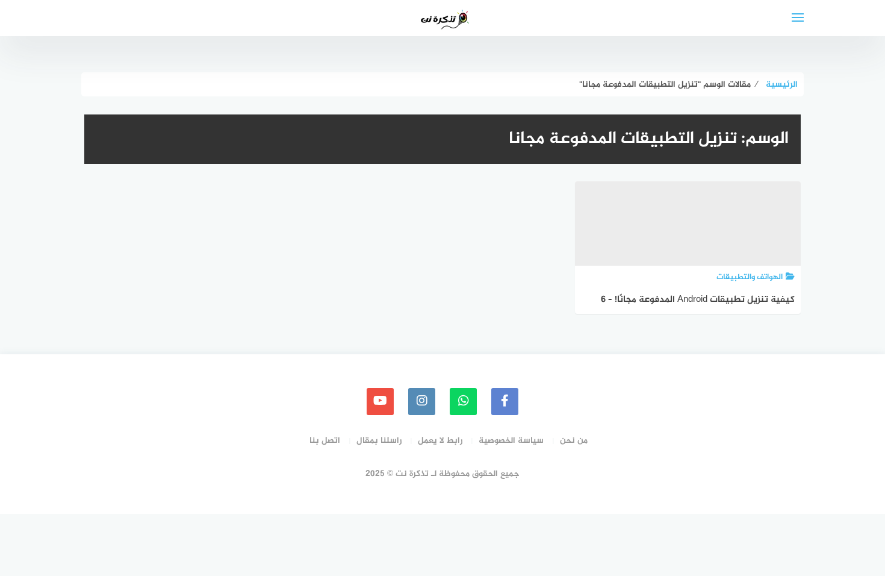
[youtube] (380, 401)
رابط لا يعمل (440, 441)
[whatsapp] (463, 401)
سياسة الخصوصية (511, 441)
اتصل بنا (324, 441)
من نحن (574, 441)
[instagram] (421, 401)
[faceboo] (504, 401)
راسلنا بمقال (379, 441)
